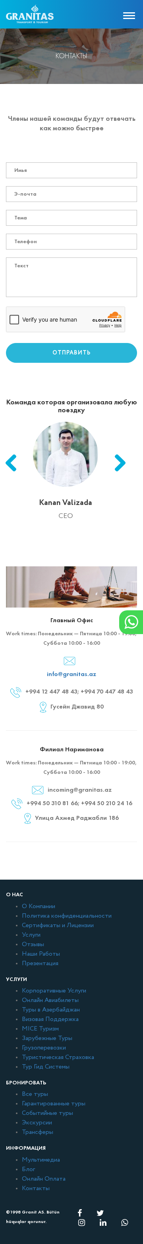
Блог (28, 1169)
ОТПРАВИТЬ (71, 353)
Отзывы (33, 944)
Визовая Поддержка (50, 1019)
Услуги (31, 935)
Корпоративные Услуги (54, 991)
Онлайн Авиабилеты (50, 1000)
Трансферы (37, 1132)
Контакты (36, 1188)
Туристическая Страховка (58, 1057)
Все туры (35, 1094)
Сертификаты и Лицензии (58, 925)
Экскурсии (37, 1123)
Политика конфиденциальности (67, 916)
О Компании (38, 906)
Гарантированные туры (53, 1104)
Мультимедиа (41, 1160)
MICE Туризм (40, 1029)
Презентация (40, 963)
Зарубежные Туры (47, 1038)
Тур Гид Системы (46, 1067)
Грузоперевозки (44, 1048)
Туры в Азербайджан (51, 1010)
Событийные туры (47, 1113)
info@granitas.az (71, 674)
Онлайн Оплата (44, 1179)
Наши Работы (41, 954)
